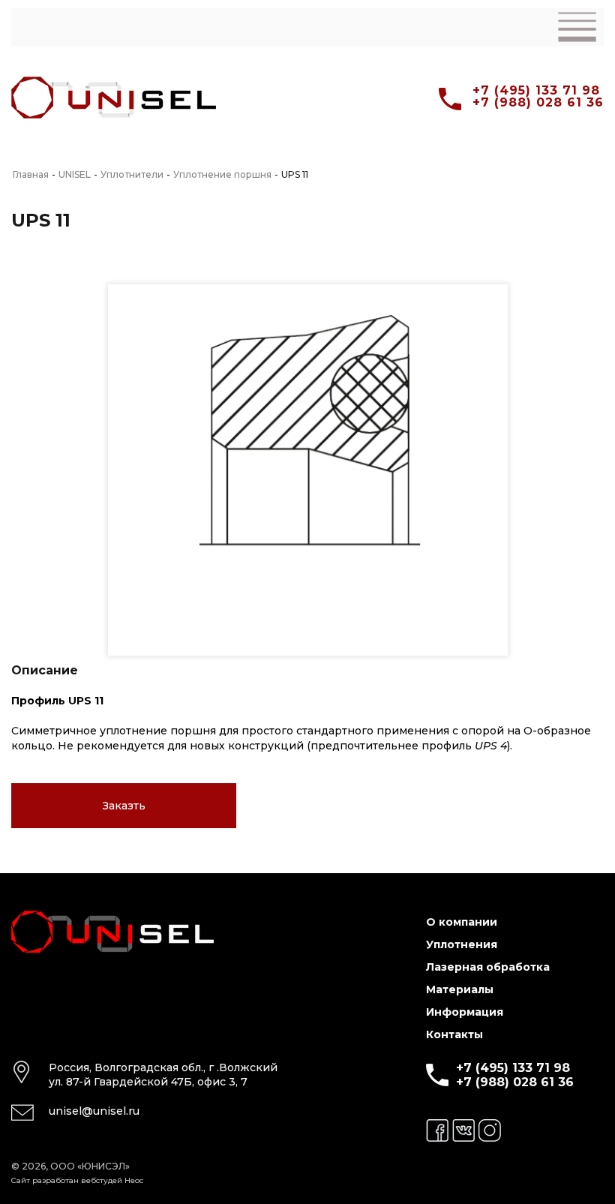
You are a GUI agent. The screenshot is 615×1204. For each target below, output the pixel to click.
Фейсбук (437, 1130)
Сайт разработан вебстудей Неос (77, 1180)
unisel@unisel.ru (94, 1111)
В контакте (463, 1130)
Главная (31, 174)
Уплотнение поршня (222, 174)
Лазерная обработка (488, 967)
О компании (461, 922)
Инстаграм (489, 1130)
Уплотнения (461, 944)
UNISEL (74, 174)
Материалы (460, 989)
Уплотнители (132, 174)
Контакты (454, 1034)
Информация (464, 1012)
